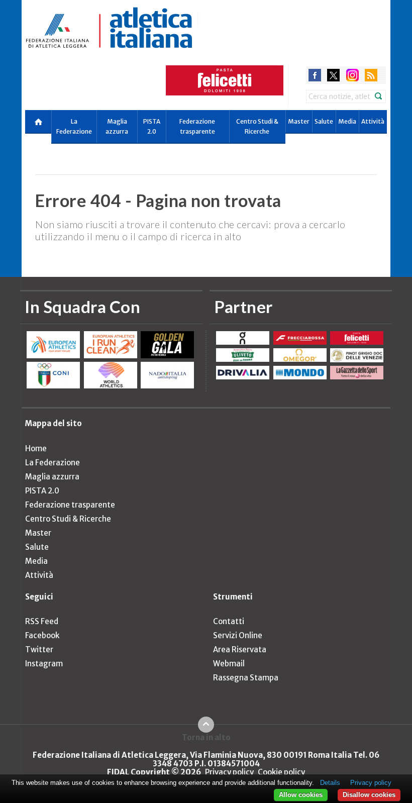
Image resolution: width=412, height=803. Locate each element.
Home (36, 448)
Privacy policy (229, 772)
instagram (352, 75)
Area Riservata (239, 649)
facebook (314, 75)
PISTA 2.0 (151, 126)
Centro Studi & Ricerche (257, 126)
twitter (333, 75)
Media (347, 121)
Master (299, 121)
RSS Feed (41, 621)
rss (371, 75)
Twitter (39, 649)
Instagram (44, 663)
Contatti (228, 621)
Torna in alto (206, 737)
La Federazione (74, 126)
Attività (372, 121)
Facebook (42, 635)
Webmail (229, 663)
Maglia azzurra (117, 126)
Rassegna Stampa (245, 677)
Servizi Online (237, 635)
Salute (324, 121)
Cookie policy (281, 772)
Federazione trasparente (197, 126)
